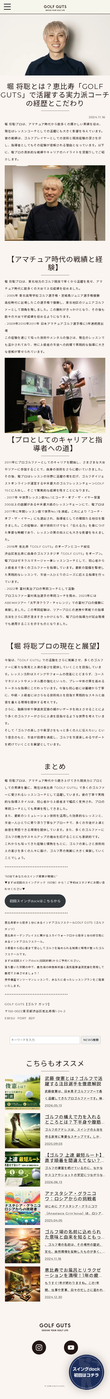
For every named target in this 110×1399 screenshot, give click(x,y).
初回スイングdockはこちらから (35, 901)
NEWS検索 (91, 1040)
